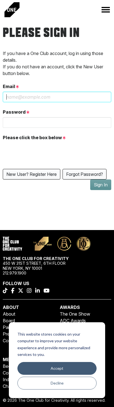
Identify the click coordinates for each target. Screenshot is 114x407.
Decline (57, 383)
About (9, 314)
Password (15, 112)
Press (8, 334)
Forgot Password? (84, 174)
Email (9, 86)
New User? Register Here (31, 174)
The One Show (75, 314)
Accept (57, 368)
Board (9, 320)
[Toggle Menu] (105, 9)
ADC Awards (73, 320)
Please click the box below (33, 137)
